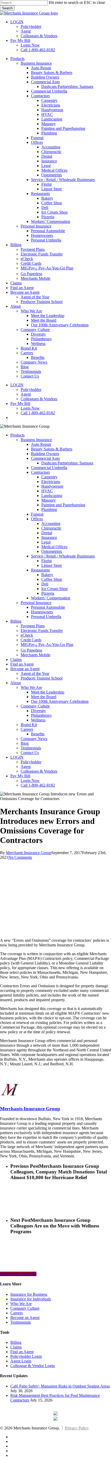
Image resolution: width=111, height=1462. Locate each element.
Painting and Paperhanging (63, 505)
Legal (46, 542)
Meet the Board (43, 697)
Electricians (50, 481)
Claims (16, 659)
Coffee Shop (51, 579)
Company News (34, 738)
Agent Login (20, 1361)
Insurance (49, 537)
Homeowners (42, 612)
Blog (25, 743)
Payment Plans (33, 626)
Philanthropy (41, 715)
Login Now (30, 780)
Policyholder (31, 762)
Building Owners (45, 453)
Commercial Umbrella (49, 467)
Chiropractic (51, 528)
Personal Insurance (36, 602)
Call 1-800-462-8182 (38, 785)
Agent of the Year (35, 673)
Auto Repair (41, 444)
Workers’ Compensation (50, 598)
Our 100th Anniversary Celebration (60, 701)
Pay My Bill (20, 776)
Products (17, 435)
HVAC (47, 491)
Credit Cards (31, 640)
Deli (44, 584)
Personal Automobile (48, 607)
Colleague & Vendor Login (32, 1365)
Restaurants (40, 570)
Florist (46, 561)
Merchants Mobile (35, 655)
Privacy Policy (77, 1428)
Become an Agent (24, 669)
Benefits (37, 734)
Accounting (50, 523)
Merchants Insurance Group (28, 852)
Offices (37, 519)
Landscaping (51, 495)
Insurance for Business (28, 1294)
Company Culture (35, 706)
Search (7, 8)
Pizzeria (47, 593)
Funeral (37, 514)
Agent (26, 766)
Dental (46, 533)
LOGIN (16, 757)
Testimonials (31, 748)
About (15, 683)
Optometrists (51, 551)
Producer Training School (41, 678)
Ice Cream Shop (54, 588)
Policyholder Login (26, 1356)
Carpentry (49, 477)
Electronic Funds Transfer (42, 630)
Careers (27, 729)
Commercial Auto (45, 458)
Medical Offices (54, 547)
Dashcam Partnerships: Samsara (67, 463)
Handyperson (52, 486)
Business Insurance (36, 440)
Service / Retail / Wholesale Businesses (63, 556)
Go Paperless (31, 650)
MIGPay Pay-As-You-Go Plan (47, 644)
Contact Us (30, 752)
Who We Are (31, 687)
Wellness (38, 720)
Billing (15, 621)
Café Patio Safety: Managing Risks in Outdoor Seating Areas (60, 1386)
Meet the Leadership (47, 692)
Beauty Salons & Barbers (51, 449)
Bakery (47, 574)
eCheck (27, 635)
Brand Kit (29, 724)
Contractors (40, 472)
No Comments (20, 857)
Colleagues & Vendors (39, 771)
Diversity (38, 711)
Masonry (48, 500)
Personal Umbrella (46, 616)
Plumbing (49, 509)
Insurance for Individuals (30, 1299)
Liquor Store (51, 565)
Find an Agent (22, 664)
